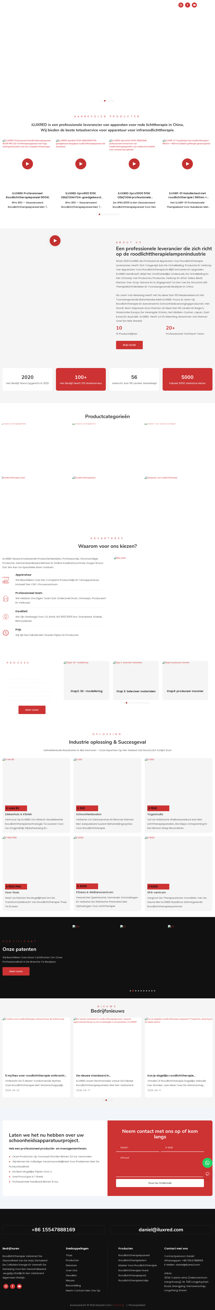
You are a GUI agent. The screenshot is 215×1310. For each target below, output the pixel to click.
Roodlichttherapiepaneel (36, 466)
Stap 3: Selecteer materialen (136, 691)
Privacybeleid (136, 1305)
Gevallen (71, 1275)
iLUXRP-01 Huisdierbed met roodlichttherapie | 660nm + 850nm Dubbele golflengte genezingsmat (187, 195)
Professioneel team (28, 593)
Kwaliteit (21, 611)
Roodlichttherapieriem (108, 466)
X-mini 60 (12, 808)
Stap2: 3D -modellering (86, 691)
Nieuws (70, 1280)
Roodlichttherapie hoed (36, 521)
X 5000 (153, 886)
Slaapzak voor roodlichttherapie (180, 521)
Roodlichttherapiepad (108, 521)
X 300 (81, 808)
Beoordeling (73, 1285)
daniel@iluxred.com (162, 1229)
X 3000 (82, 886)
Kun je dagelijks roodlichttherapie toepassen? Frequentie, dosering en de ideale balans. (174, 1076)
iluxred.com (104, 1305)
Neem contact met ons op (83, 1290)
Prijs (18, 630)
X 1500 (152, 808)
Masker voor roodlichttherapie (180, 466)
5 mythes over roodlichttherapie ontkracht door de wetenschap (34, 1076)
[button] (102, 100)
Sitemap (119, 1305)
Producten (72, 1260)
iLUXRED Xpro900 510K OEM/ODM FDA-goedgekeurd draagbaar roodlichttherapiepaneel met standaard (81, 195)
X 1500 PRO (13, 886)
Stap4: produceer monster (185, 691)
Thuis (69, 1255)
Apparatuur (23, 575)
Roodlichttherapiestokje (133, 1280)
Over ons (71, 1270)
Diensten (71, 1265)
